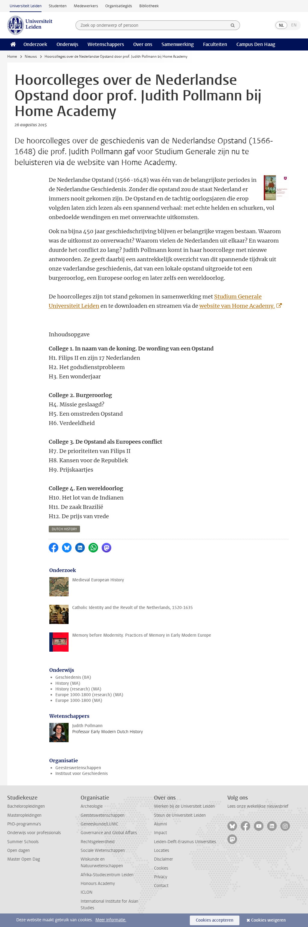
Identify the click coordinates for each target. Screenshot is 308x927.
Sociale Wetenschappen (103, 850)
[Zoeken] (233, 25)
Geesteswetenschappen (78, 768)
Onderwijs (67, 44)
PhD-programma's (24, 824)
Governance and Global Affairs (109, 833)
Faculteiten (215, 44)
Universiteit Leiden (26, 5)
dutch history (64, 529)
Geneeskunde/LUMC (99, 824)
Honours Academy (98, 883)
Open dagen (18, 850)
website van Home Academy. (237, 305)
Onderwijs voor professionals (34, 833)
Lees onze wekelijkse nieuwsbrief (257, 806)
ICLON (86, 892)
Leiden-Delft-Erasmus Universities (185, 842)
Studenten (57, 5)
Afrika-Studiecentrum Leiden (107, 875)
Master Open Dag (23, 859)
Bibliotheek (149, 5)
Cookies (161, 868)
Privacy (160, 877)
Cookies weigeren (268, 920)
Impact (160, 833)
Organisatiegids (118, 5)
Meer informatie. (110, 920)
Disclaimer (163, 859)
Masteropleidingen (24, 815)
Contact (161, 886)
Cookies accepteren (214, 920)
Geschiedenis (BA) (73, 677)
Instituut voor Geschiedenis (81, 773)
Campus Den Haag (255, 44)
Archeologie (92, 806)
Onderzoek (35, 44)
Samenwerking (178, 44)
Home (12, 56)
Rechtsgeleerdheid (98, 842)
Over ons (142, 44)
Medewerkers (86, 5)
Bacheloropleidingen (26, 806)
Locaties (161, 850)
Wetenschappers (106, 44)
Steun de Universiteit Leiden (180, 815)
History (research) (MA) (78, 689)
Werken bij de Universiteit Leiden (184, 806)
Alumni (160, 824)
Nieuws (31, 56)
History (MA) (67, 683)
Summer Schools (22, 842)
